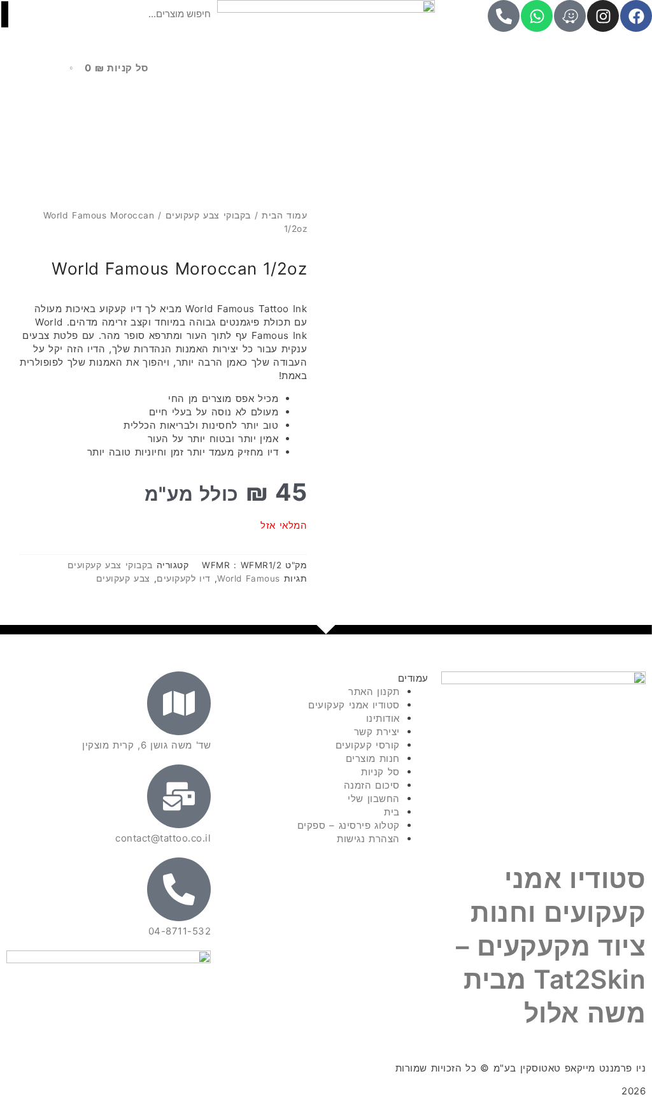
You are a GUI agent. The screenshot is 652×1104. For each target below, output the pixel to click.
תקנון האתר (374, 691)
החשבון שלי (374, 798)
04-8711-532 (179, 931)
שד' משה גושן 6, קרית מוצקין (146, 745)
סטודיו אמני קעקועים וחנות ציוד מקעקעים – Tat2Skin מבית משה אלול (551, 946)
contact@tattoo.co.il (163, 838)
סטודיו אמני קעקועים (354, 705)
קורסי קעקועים (368, 745)
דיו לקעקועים (184, 578)
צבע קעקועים (123, 578)
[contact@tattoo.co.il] (179, 796)
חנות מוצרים (373, 758)
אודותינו (383, 718)
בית (392, 812)
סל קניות (380, 772)
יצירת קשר (377, 732)
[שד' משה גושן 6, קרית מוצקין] (179, 703)
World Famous (248, 578)
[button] (108, 35)
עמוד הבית (284, 215)
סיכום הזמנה (372, 785)
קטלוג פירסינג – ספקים (348, 825)
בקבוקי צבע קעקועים (208, 215)
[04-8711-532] (179, 889)
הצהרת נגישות (368, 839)
